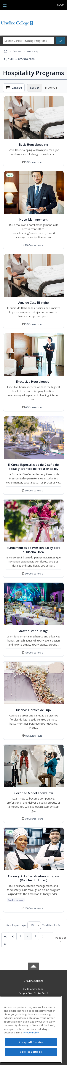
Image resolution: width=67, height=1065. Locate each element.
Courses (17, 51)
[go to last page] (5, 936)
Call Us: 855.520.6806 (18, 59)
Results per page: (16, 925)
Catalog (17, 87)
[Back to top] (33, 983)
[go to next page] (13, 936)
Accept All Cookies (31, 1042)
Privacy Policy (31, 1032)
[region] (31, 1029)
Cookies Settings (31, 1051)
